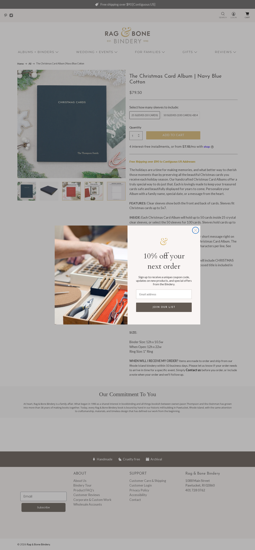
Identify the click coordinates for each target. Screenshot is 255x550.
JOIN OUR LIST (164, 307)
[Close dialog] (195, 230)
